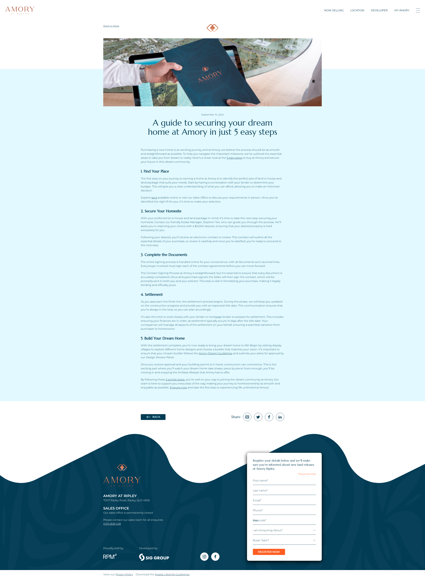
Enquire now (178, 387)
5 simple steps (175, 379)
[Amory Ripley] (20, 10)
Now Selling (334, 10)
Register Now (269, 551)
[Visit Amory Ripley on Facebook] (215, 556)
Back (156, 416)
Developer (379, 10)
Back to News (111, 25)
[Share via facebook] (269, 417)
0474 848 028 (112, 523)
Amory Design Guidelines (215, 353)
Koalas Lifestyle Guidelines (172, 574)
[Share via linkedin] (280, 417)
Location (357, 10)
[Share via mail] (247, 417)
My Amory (401, 10)
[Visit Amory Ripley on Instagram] (204, 556)
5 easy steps (234, 157)
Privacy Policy (124, 574)
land (154, 197)
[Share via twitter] (258, 417)
